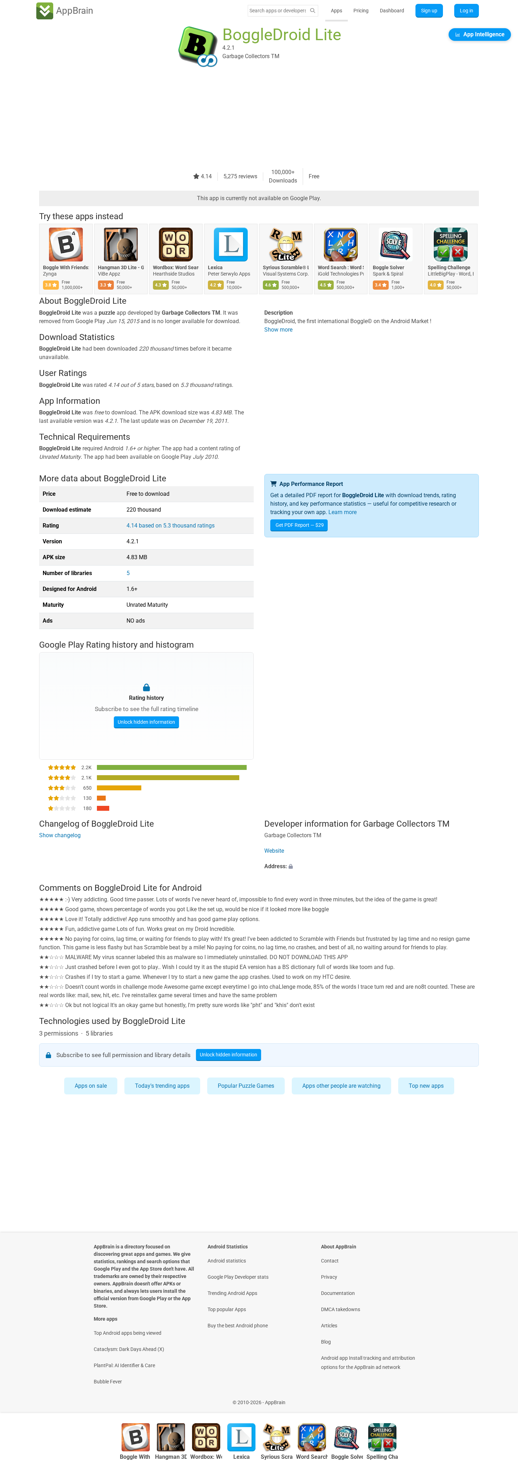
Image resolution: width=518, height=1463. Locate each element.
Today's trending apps (162, 1085)
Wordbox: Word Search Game (176, 267)
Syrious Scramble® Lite (286, 267)
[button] (371, 866)
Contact (330, 1261)
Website (274, 850)
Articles (329, 1325)
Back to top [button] (500, 1398)
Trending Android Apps (232, 1293)
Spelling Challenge (449, 267)
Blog (326, 1342)
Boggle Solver (388, 267)
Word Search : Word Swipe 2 (341, 267)
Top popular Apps (227, 1309)
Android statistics (227, 1261)
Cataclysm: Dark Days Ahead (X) (129, 1349)
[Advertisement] (250, 118)
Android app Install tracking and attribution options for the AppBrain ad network (368, 1362)
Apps (336, 10)
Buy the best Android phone (238, 1325)
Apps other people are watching (341, 1085)
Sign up (429, 10)
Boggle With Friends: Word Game (66, 267)
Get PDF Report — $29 (300, 525)
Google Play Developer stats (238, 1277)
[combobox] (277, 10)
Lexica (215, 267)
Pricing (361, 10)
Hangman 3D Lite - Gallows (121, 267)
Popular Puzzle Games (246, 1085)
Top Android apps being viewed (127, 1333)
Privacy (329, 1277)
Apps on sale (91, 1085)
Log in (466, 10)
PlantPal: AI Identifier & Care (124, 1365)
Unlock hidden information (146, 722)
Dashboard (392, 10)
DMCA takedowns (340, 1309)
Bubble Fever (108, 1381)
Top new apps (426, 1085)
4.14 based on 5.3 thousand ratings (171, 525)
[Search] (312, 10)
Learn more (342, 512)
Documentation (338, 1293)
